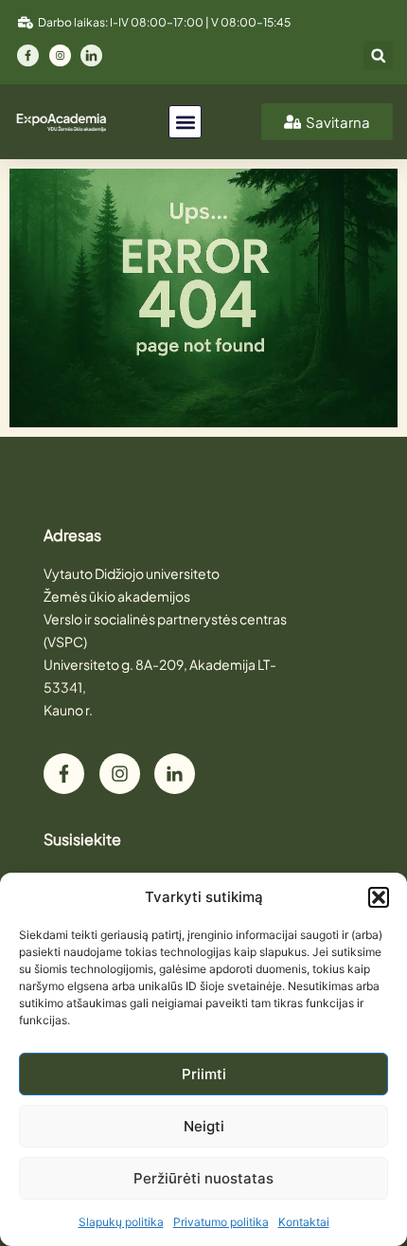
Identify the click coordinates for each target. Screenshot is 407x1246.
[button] (378, 897)
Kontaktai (303, 1222)
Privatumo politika (221, 1222)
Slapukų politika (121, 1222)
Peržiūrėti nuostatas (203, 1178)
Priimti (204, 1074)
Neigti (204, 1126)
